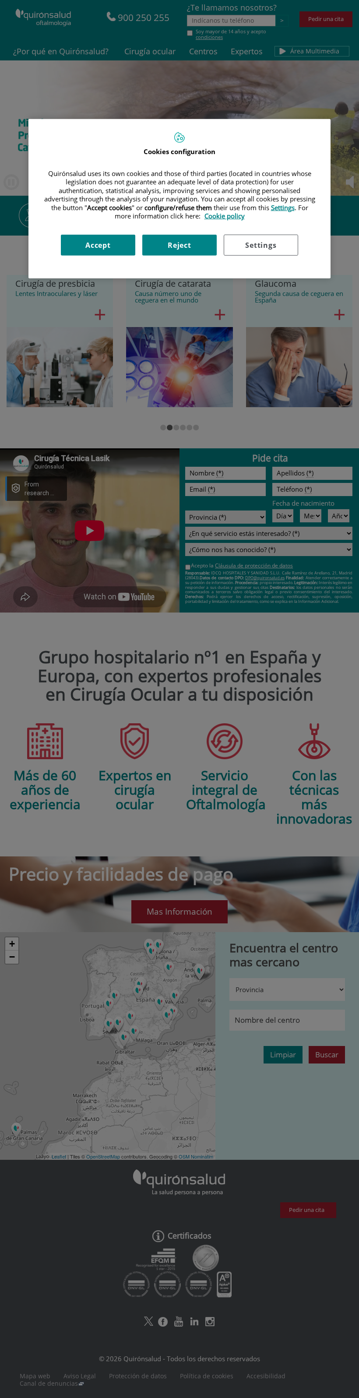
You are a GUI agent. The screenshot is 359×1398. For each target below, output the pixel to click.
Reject (179, 245)
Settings (260, 245)
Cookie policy (224, 215)
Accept (98, 245)
